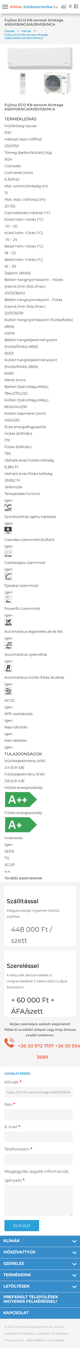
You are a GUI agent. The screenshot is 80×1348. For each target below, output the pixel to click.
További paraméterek (23, 878)
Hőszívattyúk (19, 1252)
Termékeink (17, 1275)
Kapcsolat (15, 1313)
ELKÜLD (21, 1225)
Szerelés (13, 1263)
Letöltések (16, 1286)
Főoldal (9, 31)
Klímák (26, 31)
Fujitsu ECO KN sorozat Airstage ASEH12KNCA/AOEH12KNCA (26, 36)
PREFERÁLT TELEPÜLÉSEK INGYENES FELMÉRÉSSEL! (30, 1299)
